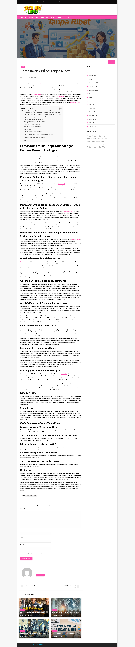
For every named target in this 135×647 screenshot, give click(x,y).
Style (52, 17)
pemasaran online (75, 102)
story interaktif (46, 265)
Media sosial (23, 261)
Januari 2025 (92, 119)
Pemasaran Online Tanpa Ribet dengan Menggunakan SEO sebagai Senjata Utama (43, 116)
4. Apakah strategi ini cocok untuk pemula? (35, 137)
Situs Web (22, 544)
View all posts (40, 575)
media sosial (64, 222)
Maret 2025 (92, 112)
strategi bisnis (61, 183)
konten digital (76, 239)
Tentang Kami (57, 1)
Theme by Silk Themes (39, 645)
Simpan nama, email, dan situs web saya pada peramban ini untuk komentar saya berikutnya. (44, 553)
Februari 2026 (93, 72)
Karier (59, 17)
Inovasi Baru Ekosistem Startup (95, 144)
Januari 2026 (92, 75)
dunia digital (39, 83)
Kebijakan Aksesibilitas (40, 1)
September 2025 (93, 90)
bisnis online (64, 373)
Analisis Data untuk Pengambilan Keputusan (35, 121)
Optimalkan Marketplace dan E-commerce (34, 119)
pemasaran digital (36, 94)
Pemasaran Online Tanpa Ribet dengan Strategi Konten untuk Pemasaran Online (43, 114)
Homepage (22, 62)
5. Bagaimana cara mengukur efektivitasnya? (36, 139)
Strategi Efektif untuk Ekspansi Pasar (65, 612)
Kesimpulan (28, 140)
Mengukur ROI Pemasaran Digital (32, 124)
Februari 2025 (93, 115)
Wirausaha (44, 17)
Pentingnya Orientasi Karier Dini (96, 147)
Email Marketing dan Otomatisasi (32, 122)
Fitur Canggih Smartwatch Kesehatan (97, 138)
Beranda (22, 1)
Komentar (23, 508)
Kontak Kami (49, 1)
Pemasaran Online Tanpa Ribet (44, 475)
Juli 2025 (91, 97)
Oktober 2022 (93, 126)
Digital (69, 17)
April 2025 (92, 108)
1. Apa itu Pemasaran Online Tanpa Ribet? (35, 132)
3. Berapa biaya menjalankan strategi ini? (35, 135)
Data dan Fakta (29, 128)
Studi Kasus (28, 129)
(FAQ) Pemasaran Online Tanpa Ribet (33, 131)
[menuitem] (23, 17)
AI (64, 17)
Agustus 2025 (93, 93)
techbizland (25, 77)
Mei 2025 (91, 104)
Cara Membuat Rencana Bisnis (63, 633)
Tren (36, 17)
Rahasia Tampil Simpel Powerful (95, 141)
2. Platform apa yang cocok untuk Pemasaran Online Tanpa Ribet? (40, 134)
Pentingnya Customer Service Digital (33, 126)
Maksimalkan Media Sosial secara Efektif (34, 117)
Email (22, 537)
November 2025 (93, 83)
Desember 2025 (93, 79)
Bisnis (31, 17)
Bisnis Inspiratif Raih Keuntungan (32, 612)
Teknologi (23, 17)
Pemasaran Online (60, 96)
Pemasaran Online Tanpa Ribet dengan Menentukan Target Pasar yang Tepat (42, 112)
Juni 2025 (91, 101)
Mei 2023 (91, 122)
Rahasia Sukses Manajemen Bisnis (32, 633)
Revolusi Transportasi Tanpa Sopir (96, 135)
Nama (22, 530)
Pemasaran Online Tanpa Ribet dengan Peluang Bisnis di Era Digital (38, 111)
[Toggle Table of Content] (60, 108)
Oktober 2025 (93, 86)
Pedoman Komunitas (29, 1)
